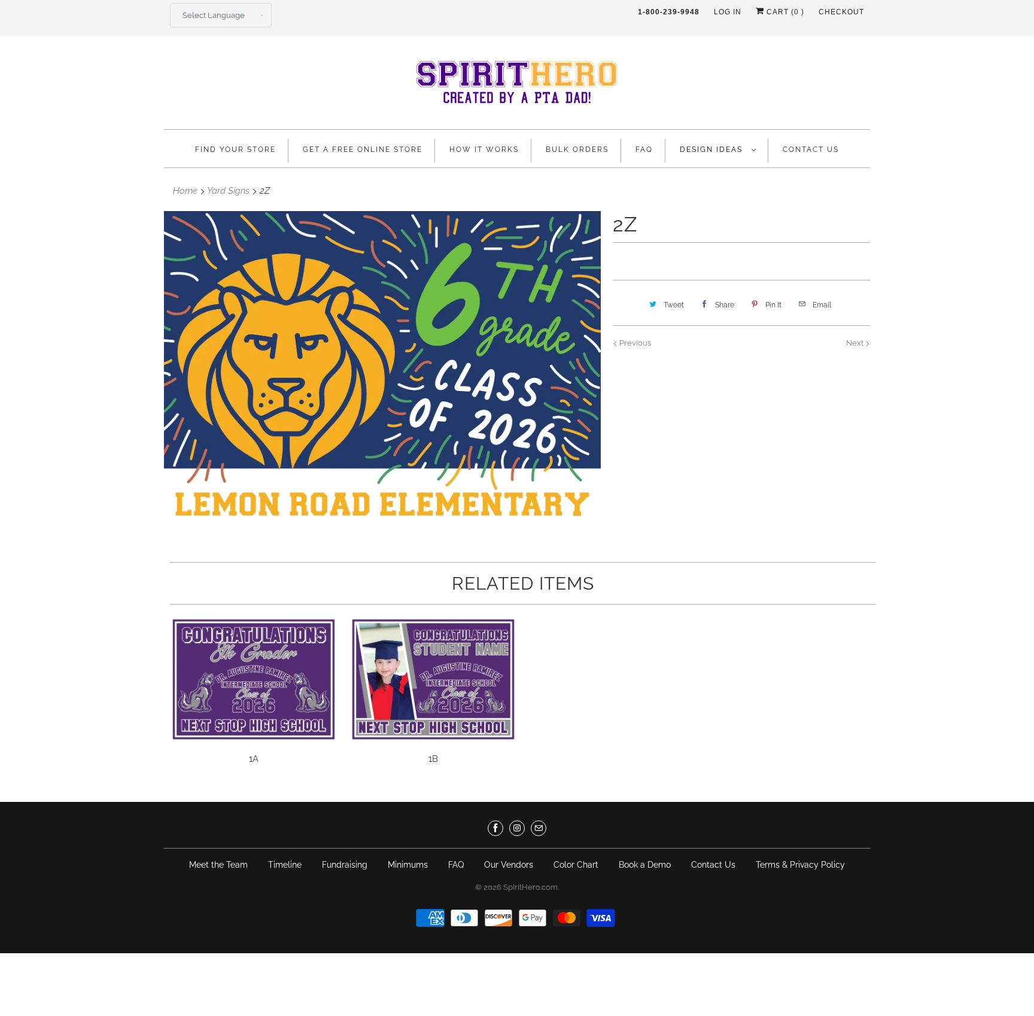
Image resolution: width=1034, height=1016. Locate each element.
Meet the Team (218, 864)
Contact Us (811, 149)
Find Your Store (235, 149)
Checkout (841, 12)
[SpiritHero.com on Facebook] (495, 828)
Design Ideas (713, 149)
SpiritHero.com (530, 887)
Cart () (784, 12)
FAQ (644, 149)
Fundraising (344, 864)
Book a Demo (645, 864)
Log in (727, 12)
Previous (634, 342)
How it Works (484, 149)
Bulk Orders (577, 149)
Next (855, 342)
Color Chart (576, 864)
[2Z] (382, 374)
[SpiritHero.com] (517, 85)
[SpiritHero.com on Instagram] (517, 828)
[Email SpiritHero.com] (538, 828)
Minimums (408, 864)
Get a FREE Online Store (362, 149)
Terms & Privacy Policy (800, 864)
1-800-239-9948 (669, 12)
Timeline (285, 864)
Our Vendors (508, 864)
